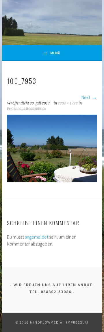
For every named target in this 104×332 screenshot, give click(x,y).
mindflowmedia (46, 322)
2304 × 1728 (68, 103)
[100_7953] (52, 180)
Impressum (77, 322)
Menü (55, 52)
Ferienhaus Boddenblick (26, 109)
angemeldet (36, 237)
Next (86, 97)
